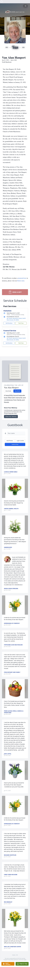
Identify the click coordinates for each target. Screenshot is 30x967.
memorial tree (22, 278)
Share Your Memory (10, 416)
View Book (8, 391)
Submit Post (15, 444)
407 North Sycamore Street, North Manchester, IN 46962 (16, 319)
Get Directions (9, 323)
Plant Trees (21, 323)
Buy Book (17, 391)
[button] (15, 488)
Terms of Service (19, 959)
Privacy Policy (10, 959)
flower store (20, 281)
